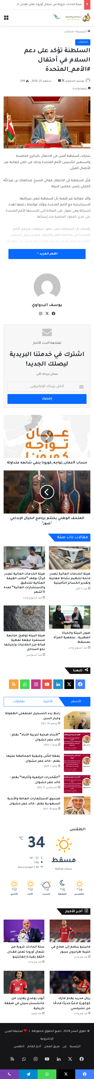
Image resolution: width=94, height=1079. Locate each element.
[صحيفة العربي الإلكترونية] (71, 18)
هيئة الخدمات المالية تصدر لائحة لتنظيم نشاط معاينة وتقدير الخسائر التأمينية (69, 578)
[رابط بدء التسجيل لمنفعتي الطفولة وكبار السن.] (77, 720)
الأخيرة (48, 701)
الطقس (19, 1046)
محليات (69, 32)
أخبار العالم (34, 1046)
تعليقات (19, 701)
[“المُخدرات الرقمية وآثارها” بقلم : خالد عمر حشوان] (77, 784)
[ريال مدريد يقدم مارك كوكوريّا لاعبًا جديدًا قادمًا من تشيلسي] (70, 982)
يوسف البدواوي (74, 81)
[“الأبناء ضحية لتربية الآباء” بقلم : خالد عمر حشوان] (77, 742)
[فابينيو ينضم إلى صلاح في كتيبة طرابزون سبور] (70, 931)
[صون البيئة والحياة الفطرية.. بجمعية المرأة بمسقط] (69, 617)
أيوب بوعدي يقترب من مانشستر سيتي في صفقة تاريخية (24, 1003)
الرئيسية (81, 32)
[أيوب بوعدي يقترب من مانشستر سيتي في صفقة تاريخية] (24, 982)
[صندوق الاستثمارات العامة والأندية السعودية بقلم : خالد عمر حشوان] (77, 805)
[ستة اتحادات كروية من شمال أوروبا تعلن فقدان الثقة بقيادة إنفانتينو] (24, 931)
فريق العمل (52, 1046)
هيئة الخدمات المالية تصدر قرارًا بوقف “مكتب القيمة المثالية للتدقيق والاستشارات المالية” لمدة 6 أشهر (24, 583)
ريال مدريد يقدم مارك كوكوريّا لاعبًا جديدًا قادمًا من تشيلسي (71, 1003)
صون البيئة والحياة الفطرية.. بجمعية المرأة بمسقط (72, 638)
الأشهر (76, 701)
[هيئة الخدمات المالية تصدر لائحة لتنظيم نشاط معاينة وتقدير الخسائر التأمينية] (69, 558)
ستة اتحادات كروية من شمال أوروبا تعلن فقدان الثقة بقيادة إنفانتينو (25, 952)
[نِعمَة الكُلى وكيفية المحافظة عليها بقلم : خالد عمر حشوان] (77, 763)
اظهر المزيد (48, 254)
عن (65, 1046)
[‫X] (47, 313)
